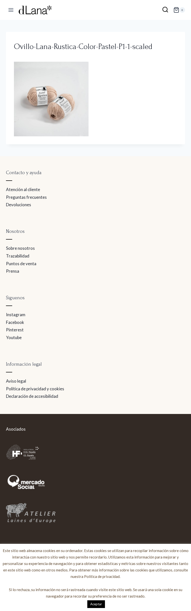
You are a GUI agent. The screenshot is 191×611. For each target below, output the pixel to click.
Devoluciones (18, 204)
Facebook (15, 322)
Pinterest (15, 329)
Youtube (14, 337)
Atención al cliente (23, 189)
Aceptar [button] (96, 604)
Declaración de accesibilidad (32, 396)
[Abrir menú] (11, 10)
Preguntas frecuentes (26, 197)
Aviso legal (16, 381)
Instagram (15, 314)
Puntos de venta (21, 263)
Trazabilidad (17, 255)
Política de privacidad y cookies (35, 388)
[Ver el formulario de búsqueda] (165, 10)
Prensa (12, 271)
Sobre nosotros (20, 248)
